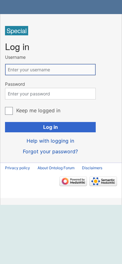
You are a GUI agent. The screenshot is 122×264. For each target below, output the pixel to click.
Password (15, 84)
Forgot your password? (50, 151)
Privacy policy (17, 167)
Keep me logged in (38, 110)
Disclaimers (92, 167)
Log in (50, 127)
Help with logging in (50, 141)
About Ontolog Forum (56, 167)
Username (15, 57)
